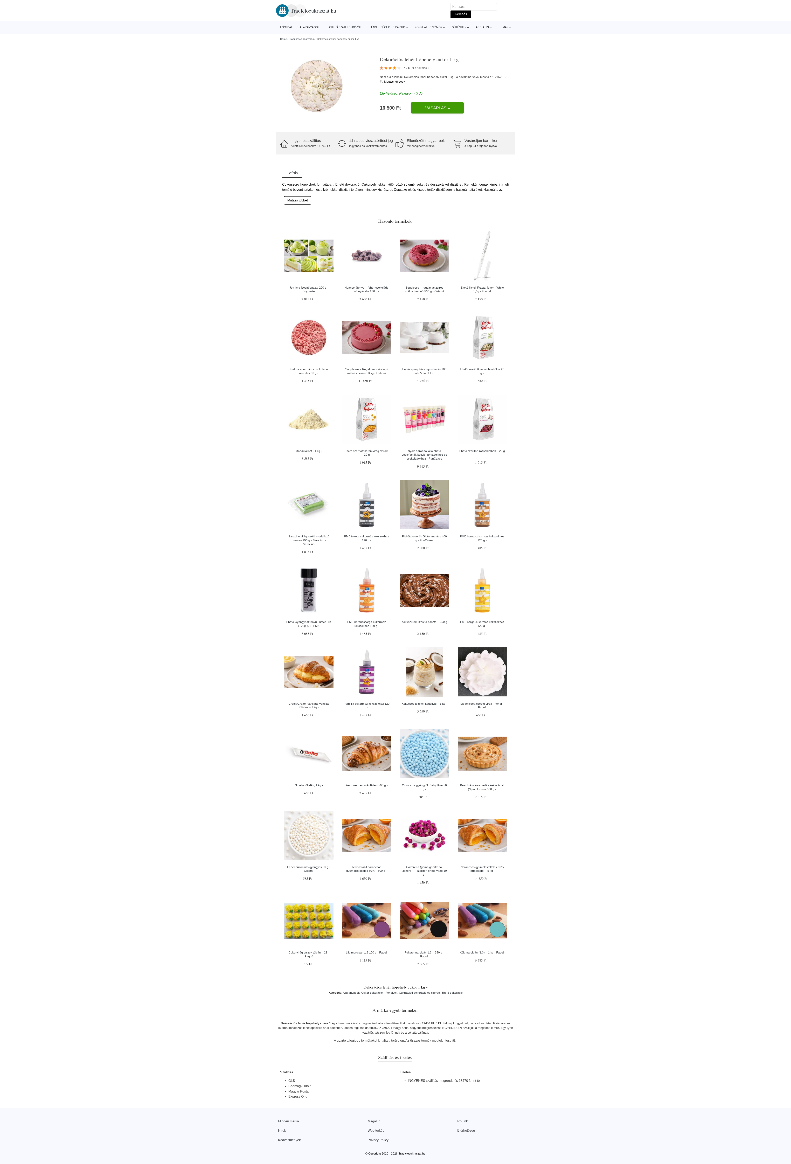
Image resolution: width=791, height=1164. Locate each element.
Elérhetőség (466, 1130)
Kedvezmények (289, 1140)
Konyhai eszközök (428, 27)
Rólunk (462, 1121)
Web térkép (376, 1130)
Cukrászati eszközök (345, 27)
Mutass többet (297, 200)
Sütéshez (459, 27)
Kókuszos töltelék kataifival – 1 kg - (424, 703)
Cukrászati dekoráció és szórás (419, 992)
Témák (504, 27)
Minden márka (288, 1121)
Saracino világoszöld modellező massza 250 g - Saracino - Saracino (308, 540)
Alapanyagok (310, 27)
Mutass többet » (394, 81)
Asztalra (483, 27)
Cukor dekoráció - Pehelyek (379, 992)
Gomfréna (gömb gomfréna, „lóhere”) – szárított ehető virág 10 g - (424, 870)
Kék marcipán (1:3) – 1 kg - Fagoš (482, 952)
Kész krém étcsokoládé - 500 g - (366, 785)
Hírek (282, 1130)
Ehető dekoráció (452, 992)
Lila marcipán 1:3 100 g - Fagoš (366, 952)
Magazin (374, 1121)
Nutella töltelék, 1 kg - (309, 785)
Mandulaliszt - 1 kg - (309, 451)
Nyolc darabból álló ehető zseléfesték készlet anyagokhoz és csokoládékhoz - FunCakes (424, 454)
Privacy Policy (378, 1140)
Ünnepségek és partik (388, 27)
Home (283, 39)
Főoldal (286, 27)
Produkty (294, 39)
